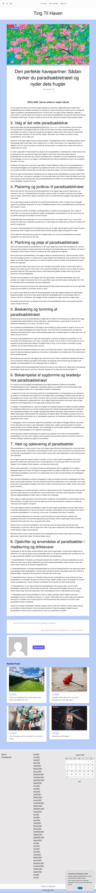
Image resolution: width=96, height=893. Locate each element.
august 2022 (37, 872)
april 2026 (36, 763)
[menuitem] (43, 3)
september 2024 (38, 809)
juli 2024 (36, 814)
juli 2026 (36, 754)
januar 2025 (37, 800)
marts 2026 (37, 766)
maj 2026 (36, 760)
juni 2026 (36, 757)
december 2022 (38, 863)
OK (80, 888)
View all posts (38, 647)
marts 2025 (37, 794)
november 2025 (38, 777)
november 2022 (38, 866)
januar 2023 (37, 860)
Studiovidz (51, 886)
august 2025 (37, 783)
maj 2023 (36, 849)
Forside (44, 3)
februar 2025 (37, 797)
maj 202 (36, 877)
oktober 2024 (37, 806)
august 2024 (37, 811)
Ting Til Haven (48, 13)
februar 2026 (37, 768)
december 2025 (38, 774)
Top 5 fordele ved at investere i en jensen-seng (26, 737)
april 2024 (36, 820)
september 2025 (38, 780)
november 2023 (38, 831)
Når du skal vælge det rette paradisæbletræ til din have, (29, 127)
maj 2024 (36, 817)
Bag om (64, 3)
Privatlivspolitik (6, 757)
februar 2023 (37, 857)
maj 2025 (36, 788)
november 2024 (38, 803)
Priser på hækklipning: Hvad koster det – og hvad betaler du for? (26, 698)
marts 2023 (37, 854)
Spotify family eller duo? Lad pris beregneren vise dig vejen (65, 698)
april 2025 (36, 791)
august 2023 (37, 840)
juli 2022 (36, 874)
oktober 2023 (37, 834)
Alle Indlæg (53, 3)
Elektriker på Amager (60, 736)
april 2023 (36, 851)
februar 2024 (37, 826)
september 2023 (38, 837)
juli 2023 (36, 843)
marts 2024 (37, 823)
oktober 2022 (37, 869)
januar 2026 (37, 771)
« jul (79, 781)
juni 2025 (36, 786)
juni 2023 (36, 846)
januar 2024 (37, 829)
